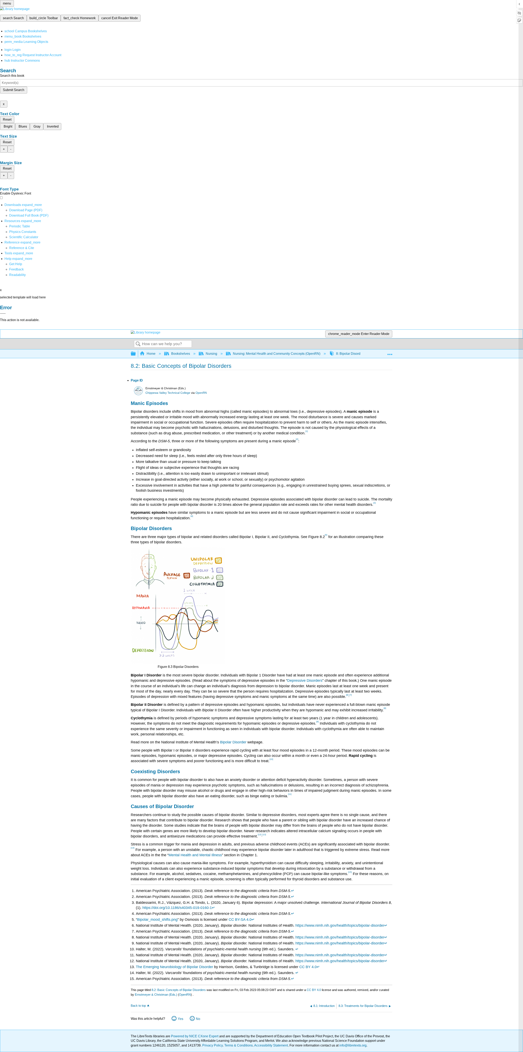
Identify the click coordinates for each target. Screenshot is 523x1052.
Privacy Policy (212, 1045)
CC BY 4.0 (308, 967)
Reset (7, 119)
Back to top (138, 1005)
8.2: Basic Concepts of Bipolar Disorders (179, 990)
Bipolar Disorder (233, 742)
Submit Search (13, 90)
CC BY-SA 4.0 (240, 919)
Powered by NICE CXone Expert (195, 1036)
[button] (16, 269)
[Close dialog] (3, 313)
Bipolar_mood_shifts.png (157, 919)
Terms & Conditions (238, 1045)
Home (151, 353)
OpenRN (201, 392)
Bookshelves (180, 353)
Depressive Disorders (304, 680)
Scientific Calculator (23, 237)
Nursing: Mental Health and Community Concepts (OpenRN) (276, 353)
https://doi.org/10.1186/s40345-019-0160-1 (177, 908)
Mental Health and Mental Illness (195, 855)
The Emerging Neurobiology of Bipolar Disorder (174, 967)
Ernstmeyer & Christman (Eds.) (156, 994)
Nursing (211, 353)
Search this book (12, 75)
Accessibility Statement (271, 1045)
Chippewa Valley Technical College (167, 392)
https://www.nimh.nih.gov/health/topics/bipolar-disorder (339, 925)
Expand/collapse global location (389, 352)
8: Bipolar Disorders (350, 353)
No (198, 1019)
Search (138, 344)
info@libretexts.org (353, 1045)
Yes (180, 1019)
